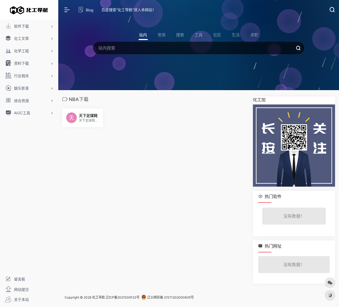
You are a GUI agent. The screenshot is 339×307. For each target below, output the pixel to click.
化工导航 (98, 297)
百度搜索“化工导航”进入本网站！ (128, 9)
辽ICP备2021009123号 (123, 297)
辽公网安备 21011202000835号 (170, 297)
